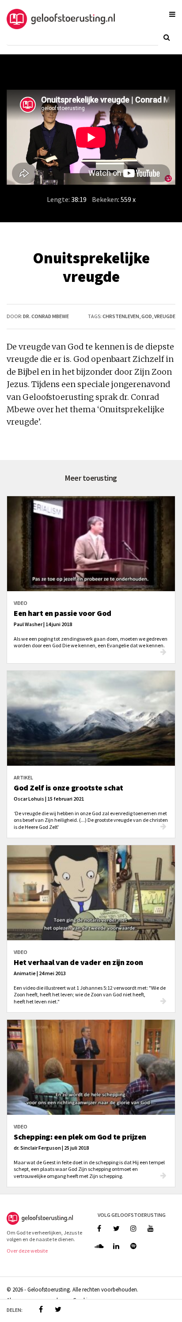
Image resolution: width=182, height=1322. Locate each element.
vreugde (164, 316)
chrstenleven (120, 316)
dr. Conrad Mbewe (46, 316)
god (146, 316)
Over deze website (27, 1250)
